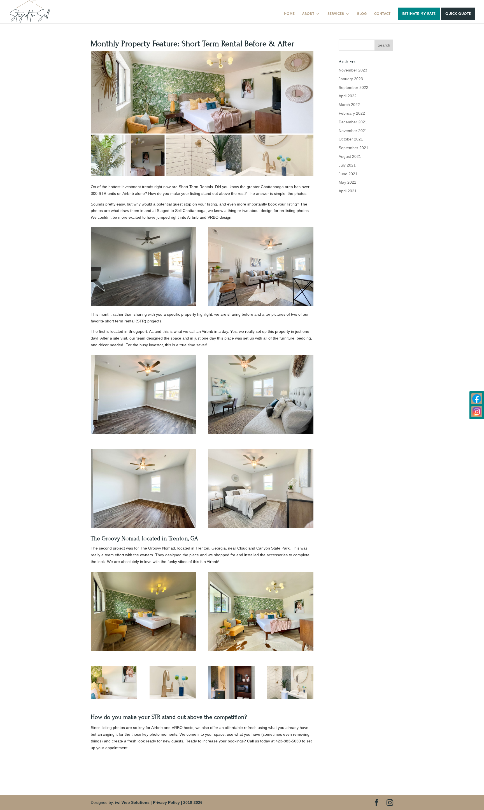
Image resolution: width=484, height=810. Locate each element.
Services (335, 14)
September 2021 (353, 148)
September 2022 (353, 87)
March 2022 (349, 104)
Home (289, 14)
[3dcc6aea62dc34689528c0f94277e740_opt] (231, 699)
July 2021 (347, 165)
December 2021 (353, 122)
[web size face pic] (114, 699)
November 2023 (353, 70)
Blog (362, 14)
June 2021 (348, 174)
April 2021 (348, 191)
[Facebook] (476, 398)
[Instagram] (476, 411)
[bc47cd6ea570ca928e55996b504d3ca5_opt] (290, 699)
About (308, 14)
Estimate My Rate (419, 13)
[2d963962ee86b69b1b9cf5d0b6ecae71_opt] (173, 699)
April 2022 (348, 96)
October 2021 (351, 139)
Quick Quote (458, 13)
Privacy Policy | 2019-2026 (178, 802)
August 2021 (350, 156)
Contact (382, 14)
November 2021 (353, 130)
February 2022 (352, 113)
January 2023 (351, 79)
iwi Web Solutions (132, 802)
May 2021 (347, 182)
